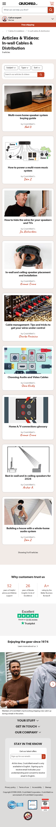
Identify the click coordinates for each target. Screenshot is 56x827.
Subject (9, 68)
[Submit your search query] (51, 10)
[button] (53, 684)
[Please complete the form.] (40, 74)
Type (23, 68)
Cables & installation (16, 31)
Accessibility (37, 787)
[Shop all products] (4, 4)
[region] (28, 684)
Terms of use (24, 787)
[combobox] (28, 10)
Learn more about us (27, 646)
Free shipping (28, 25)
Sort (36, 68)
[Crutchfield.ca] (28, 4)
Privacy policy (10, 787)
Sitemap (48, 787)
